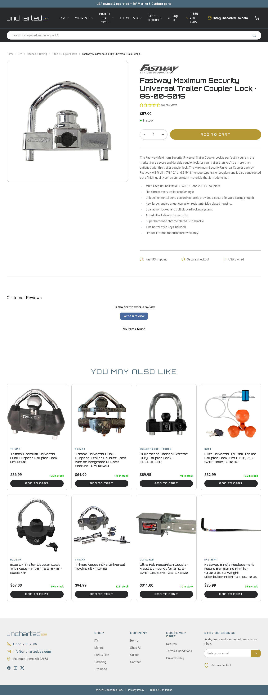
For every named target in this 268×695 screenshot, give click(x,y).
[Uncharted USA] (28, 17)
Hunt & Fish (105, 18)
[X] (22, 668)
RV (62, 18)
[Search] (254, 35)
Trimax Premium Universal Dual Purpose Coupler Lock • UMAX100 (34, 458)
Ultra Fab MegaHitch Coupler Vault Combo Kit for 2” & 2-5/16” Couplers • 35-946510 (164, 568)
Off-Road (153, 18)
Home (10, 54)
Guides (134, 655)
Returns (171, 644)
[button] (150, 105)
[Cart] (257, 18)
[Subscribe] (256, 653)
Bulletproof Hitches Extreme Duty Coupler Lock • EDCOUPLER (164, 458)
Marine (82, 18)
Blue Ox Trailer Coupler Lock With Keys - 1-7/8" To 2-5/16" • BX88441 (36, 568)
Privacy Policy (175, 658)
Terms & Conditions (179, 651)
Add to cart (37, 483)
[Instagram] (15, 668)
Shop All (135, 647)
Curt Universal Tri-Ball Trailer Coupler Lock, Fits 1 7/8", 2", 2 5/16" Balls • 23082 (230, 458)
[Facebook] (9, 668)
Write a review (134, 316)
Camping (129, 18)
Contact (135, 662)
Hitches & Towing (37, 54)
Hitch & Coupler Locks (64, 54)
